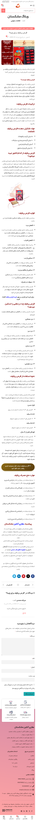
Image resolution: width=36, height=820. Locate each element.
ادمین (28, 37)
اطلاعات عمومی (15, 20)
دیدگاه (32, 636)
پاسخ (24, 612)
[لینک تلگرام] (14, 576)
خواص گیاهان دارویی (19, 28)
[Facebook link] (33, 576)
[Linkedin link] (19, 576)
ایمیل (32, 667)
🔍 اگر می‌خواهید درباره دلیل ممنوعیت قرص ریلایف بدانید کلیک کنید (18, 467)
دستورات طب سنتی (8, 28)
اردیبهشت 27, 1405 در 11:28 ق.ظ (15, 603)
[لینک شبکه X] (28, 576)
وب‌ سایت (32, 675)
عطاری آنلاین (19, 524)
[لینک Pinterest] (23, 576)
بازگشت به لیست (18, 585)
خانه (23, 20)
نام (33, 658)
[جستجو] (3, 10)
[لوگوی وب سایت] (18, 6)
